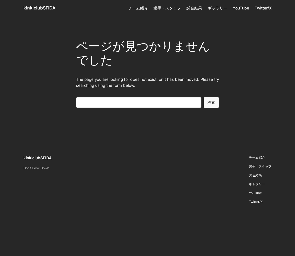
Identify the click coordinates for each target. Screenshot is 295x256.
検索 (211, 102)
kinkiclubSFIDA (40, 8)
